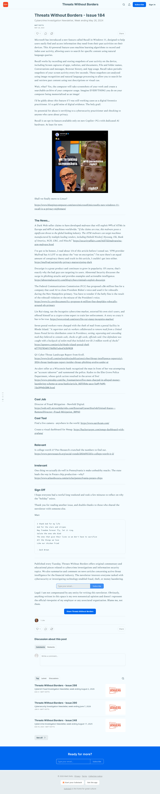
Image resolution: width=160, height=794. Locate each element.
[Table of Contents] (2, 397)
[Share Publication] (129, 4)
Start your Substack (73, 782)
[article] (80, 690)
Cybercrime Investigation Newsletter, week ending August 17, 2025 (63, 724)
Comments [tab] (40, 647)
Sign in (152, 4)
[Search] (123, 4)
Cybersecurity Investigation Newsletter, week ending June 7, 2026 (62, 706)
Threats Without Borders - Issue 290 (55, 702)
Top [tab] (37, 678)
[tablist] (45, 647)
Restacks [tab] (51, 647)
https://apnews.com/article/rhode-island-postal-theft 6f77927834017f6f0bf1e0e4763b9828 (61, 346)
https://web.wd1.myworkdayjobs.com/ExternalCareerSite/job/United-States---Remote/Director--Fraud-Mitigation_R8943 (75, 410)
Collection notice (95, 776)
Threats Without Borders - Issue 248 (55, 720)
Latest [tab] (43, 678)
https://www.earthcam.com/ (95, 423)
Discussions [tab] (53, 678)
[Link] (31, 221)
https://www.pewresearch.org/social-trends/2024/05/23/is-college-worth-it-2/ (74, 454)
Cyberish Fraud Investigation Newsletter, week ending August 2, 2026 (64, 689)
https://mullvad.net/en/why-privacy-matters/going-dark (63, 262)
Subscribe (139, 4)
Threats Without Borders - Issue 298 (55, 685)
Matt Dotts (39, 25)
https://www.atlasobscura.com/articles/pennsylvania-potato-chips (68, 478)
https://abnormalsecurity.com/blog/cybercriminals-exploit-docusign (69, 280)
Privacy (77, 776)
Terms (84, 776)
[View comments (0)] (45, 33)
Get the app (92, 782)
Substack (67, 788)
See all (39, 737)
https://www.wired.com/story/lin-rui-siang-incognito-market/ (82, 319)
